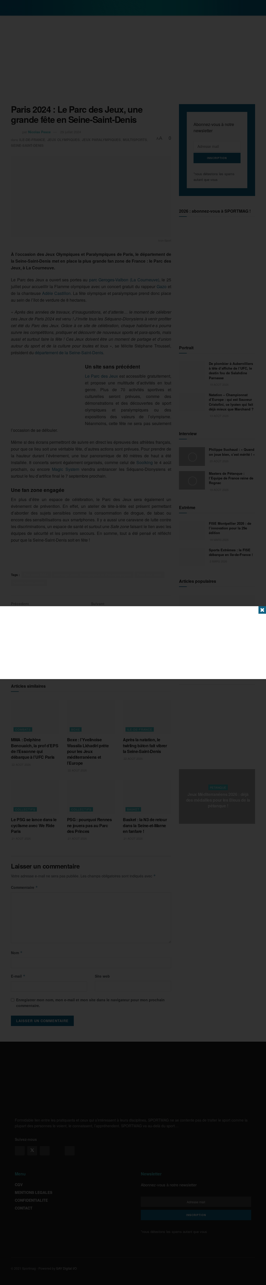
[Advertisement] (133, 642)
